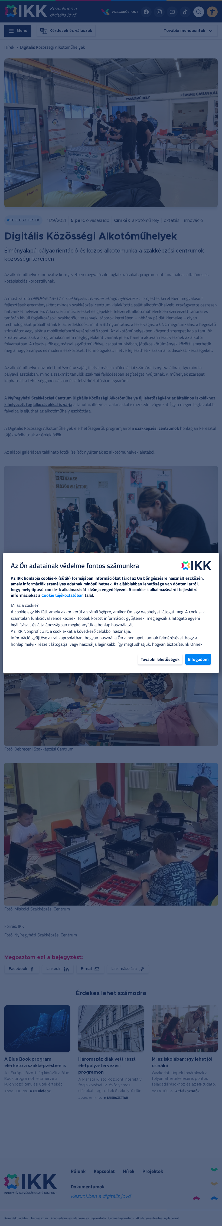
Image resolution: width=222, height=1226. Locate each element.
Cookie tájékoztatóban (62, 595)
